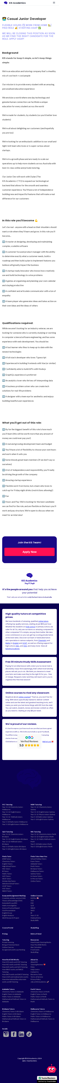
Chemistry (42, 640)
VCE (25, 646)
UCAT (25, 643)
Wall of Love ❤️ (48, 742)
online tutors (43, 621)
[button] (54, 2)
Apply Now (30, 551)
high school (30, 627)
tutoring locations (12, 649)
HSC (17, 646)
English (16, 643)
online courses (24, 697)
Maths (7, 643)
